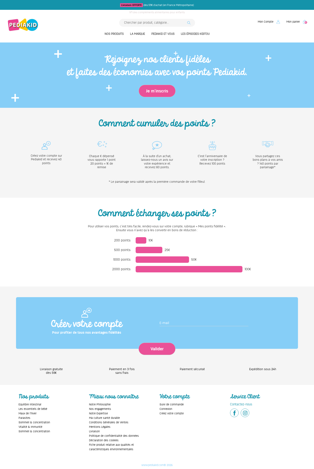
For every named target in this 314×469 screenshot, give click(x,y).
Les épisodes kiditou (195, 33)
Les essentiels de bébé (33, 409)
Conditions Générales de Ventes (108, 422)
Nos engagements (100, 409)
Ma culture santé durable (104, 417)
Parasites (24, 417)
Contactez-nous (241, 404)
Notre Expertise (98, 413)
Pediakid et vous (163, 33)
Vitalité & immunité (30, 426)
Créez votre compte (172, 413)
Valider (157, 348)
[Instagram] (245, 413)
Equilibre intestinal (30, 404)
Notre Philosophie (100, 404)
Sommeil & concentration (34, 422)
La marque (137, 33)
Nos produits (114, 33)
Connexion (166, 409)
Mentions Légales (99, 426)
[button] (269, 21)
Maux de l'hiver (28, 413)
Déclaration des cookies (104, 440)
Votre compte (174, 396)
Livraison (94, 431)
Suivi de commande (172, 404)
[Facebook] (234, 413)
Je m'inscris (157, 91)
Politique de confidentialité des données (114, 435)
